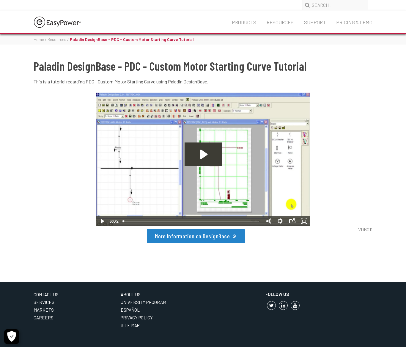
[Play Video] (102, 221)
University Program (143, 302)
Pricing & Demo (354, 22)
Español (130, 310)
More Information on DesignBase (192, 236)
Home (39, 39)
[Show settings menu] (280, 221)
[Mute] (268, 221)
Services (44, 302)
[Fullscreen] (304, 221)
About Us (131, 294)
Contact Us (46, 294)
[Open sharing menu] (292, 221)
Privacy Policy (137, 317)
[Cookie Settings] (11, 336)
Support (315, 22)
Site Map (130, 325)
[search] (308, 5)
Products (244, 22)
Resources (280, 22)
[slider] (191, 221)
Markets (44, 310)
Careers (43, 317)
